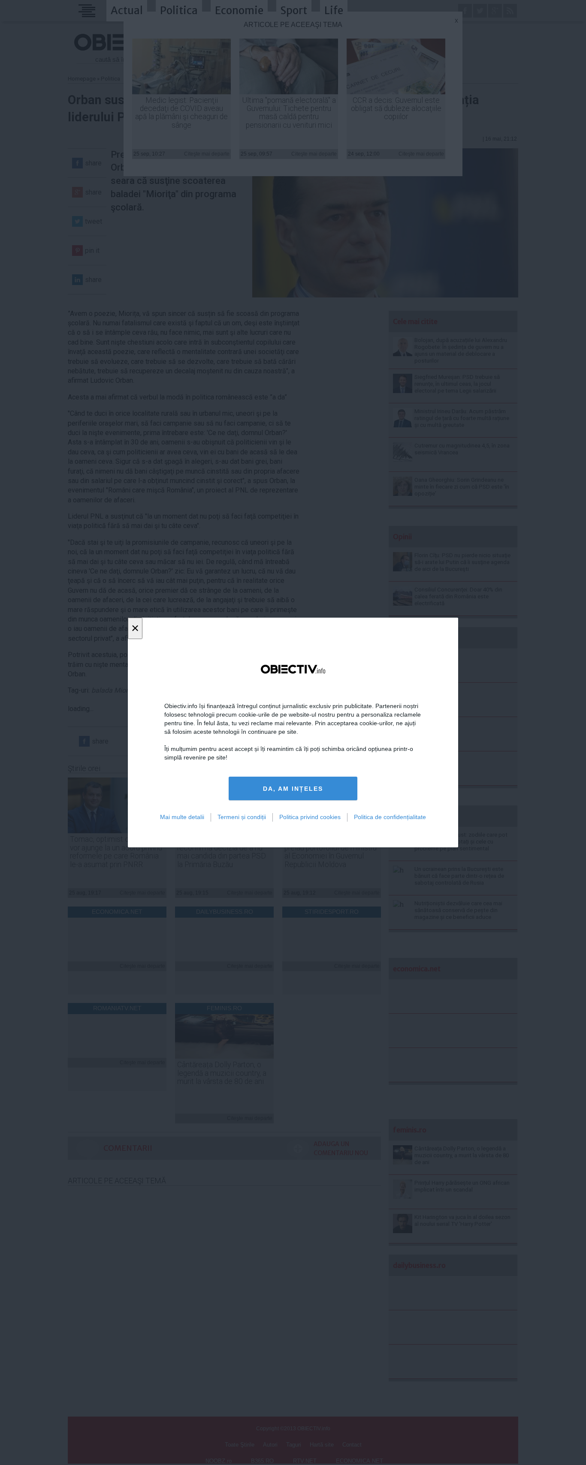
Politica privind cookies (310, 817)
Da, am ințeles (293, 788)
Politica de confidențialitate (390, 817)
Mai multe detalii (182, 817)
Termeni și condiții (241, 817)
